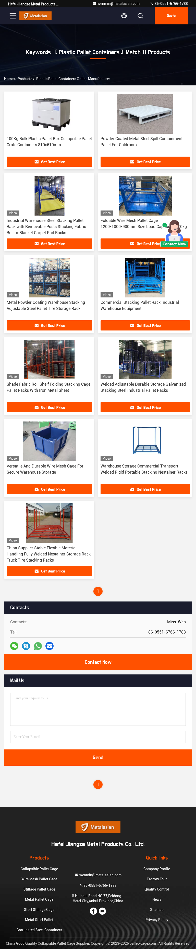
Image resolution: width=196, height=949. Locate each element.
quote (171, 16)
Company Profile (156, 869)
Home (9, 79)
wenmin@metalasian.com (118, 4)
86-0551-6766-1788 (171, 4)
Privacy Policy (156, 920)
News (156, 899)
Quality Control (156, 889)
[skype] (26, 646)
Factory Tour (157, 879)
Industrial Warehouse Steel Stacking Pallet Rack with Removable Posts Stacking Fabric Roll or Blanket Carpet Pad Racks (46, 226)
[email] (49, 646)
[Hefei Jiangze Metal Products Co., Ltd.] (35, 16)
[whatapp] (38, 646)
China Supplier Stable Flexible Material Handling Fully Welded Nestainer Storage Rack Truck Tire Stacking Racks (49, 554)
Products (25, 79)
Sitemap (157, 910)
